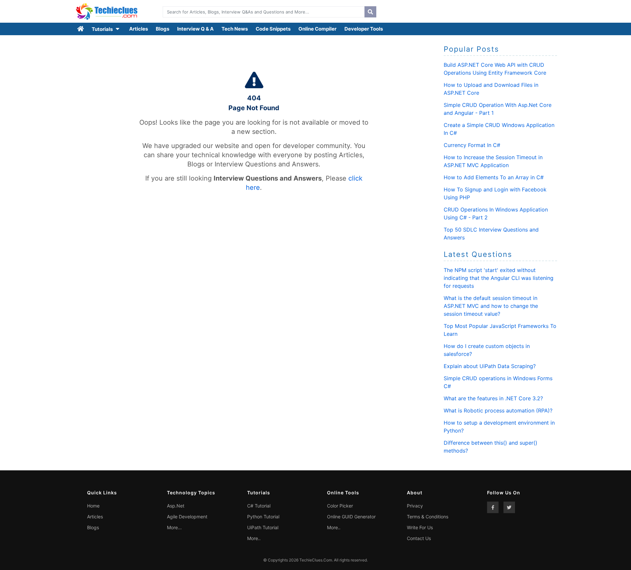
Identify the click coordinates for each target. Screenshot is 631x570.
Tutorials (103, 29)
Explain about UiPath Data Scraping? (490, 366)
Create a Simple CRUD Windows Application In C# (499, 129)
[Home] (81, 29)
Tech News (235, 29)
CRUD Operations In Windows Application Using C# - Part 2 (496, 213)
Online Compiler (317, 29)
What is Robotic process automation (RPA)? (498, 410)
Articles (138, 29)
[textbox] (262, 12)
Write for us (420, 527)
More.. (254, 538)
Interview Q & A (195, 29)
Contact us (419, 538)
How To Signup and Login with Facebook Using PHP (495, 193)
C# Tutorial (258, 505)
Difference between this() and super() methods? (490, 446)
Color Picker (340, 505)
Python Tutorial (263, 516)
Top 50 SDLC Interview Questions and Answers (491, 233)
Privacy (415, 505)
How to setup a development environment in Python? (499, 426)
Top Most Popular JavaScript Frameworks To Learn (500, 330)
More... (174, 527)
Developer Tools (363, 29)
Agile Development (187, 516)
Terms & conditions (427, 516)
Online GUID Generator (351, 516)
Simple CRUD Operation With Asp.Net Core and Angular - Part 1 (497, 109)
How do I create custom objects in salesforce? (487, 350)
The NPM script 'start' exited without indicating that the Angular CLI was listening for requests (498, 278)
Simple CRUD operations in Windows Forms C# (498, 382)
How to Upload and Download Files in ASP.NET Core (491, 89)
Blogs (162, 29)
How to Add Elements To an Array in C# (494, 177)
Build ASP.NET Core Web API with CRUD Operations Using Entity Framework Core (495, 69)
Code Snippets (273, 29)
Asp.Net (175, 505)
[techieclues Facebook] (493, 507)
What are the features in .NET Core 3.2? (493, 398)
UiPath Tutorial (262, 527)
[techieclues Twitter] (509, 507)
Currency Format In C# (472, 145)
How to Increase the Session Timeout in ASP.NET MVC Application (493, 161)
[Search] (370, 11)
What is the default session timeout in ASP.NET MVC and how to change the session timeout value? (491, 306)
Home (93, 505)
